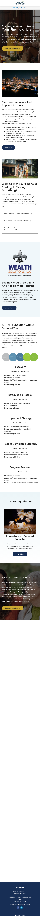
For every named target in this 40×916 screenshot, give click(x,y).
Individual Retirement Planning (18, 214)
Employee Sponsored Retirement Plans (13, 229)
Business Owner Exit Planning (17, 221)
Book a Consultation (12, 48)
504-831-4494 (22, 891)
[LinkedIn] (21, 907)
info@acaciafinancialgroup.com (20, 904)
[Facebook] (18, 907)
